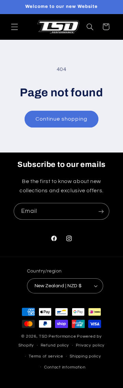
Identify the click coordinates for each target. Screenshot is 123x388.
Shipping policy (85, 356)
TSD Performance (57, 336)
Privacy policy (90, 345)
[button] (14, 27)
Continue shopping (62, 119)
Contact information (65, 367)
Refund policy (55, 345)
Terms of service (46, 356)
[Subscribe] (101, 211)
